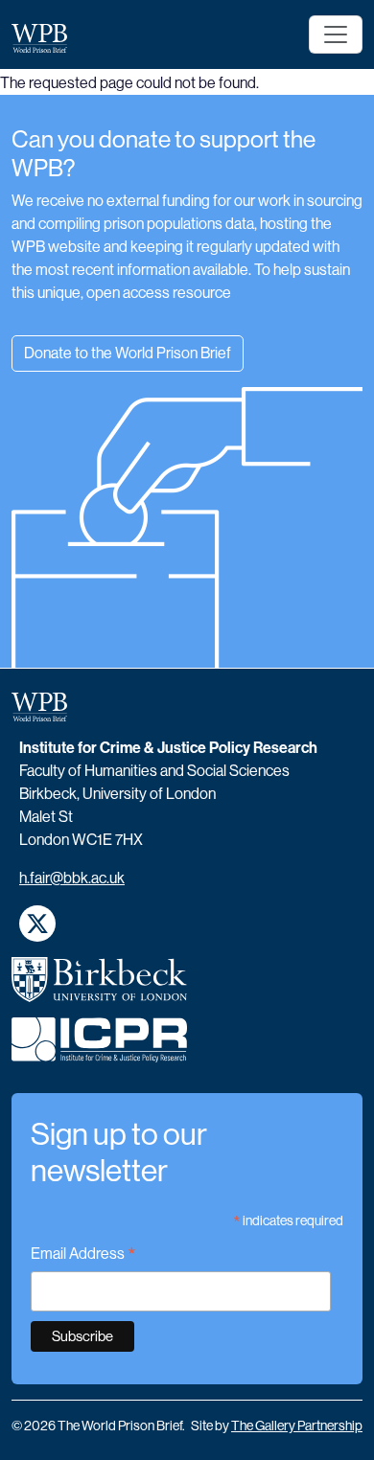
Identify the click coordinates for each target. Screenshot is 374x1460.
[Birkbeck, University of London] (99, 987)
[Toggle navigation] (335, 34)
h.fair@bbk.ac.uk (72, 878)
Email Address (83, 1255)
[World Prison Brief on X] (37, 923)
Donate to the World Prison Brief (127, 353)
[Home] (47, 38)
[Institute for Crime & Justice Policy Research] (99, 1047)
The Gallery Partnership (296, 1425)
